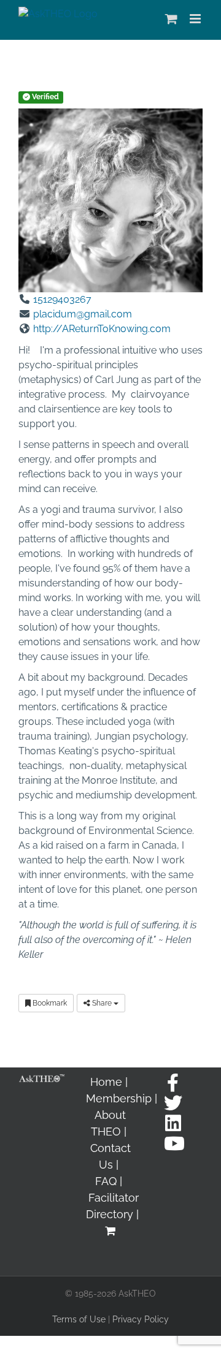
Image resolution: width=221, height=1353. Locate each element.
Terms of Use (79, 1319)
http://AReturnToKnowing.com (102, 329)
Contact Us (110, 1156)
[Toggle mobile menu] (196, 18)
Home (106, 1081)
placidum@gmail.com (82, 314)
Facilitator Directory (112, 1206)
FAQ (106, 1181)
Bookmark (49, 1003)
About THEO (108, 1123)
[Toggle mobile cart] (171, 18)
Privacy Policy (140, 1319)
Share (102, 1003)
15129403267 (62, 299)
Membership (119, 1098)
